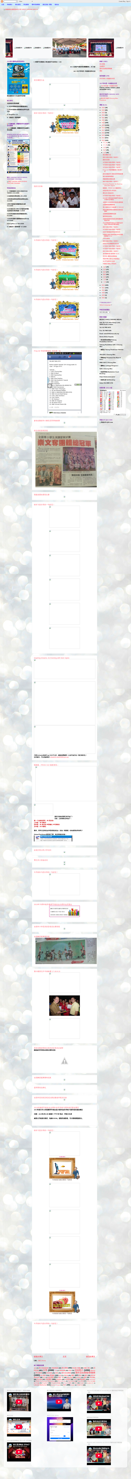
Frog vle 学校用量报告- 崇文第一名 (47, 351)
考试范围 (49, 1373)
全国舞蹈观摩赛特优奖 (42, 1078)
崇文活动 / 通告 (47, 4)
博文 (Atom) (42, 1360)
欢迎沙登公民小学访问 (42, 850)
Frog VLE (80, 1381)
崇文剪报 (65, 1368)
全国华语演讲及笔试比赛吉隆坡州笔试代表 (50, 1098)
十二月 (105, 142)
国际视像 (62, 1370)
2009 (103, 292)
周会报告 (82, 1379)
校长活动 (70, 1377)
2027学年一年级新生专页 (107, 78)
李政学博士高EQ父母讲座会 (111, 258)
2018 (103, 127)
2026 (103, 107)
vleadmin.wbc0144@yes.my (59, 757)
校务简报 (50, 1377)
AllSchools (92, 1379)
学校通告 (49, 1379)
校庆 (44, 1377)
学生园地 (39, 1379)
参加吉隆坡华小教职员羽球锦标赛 (47, 421)
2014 (103, 137)
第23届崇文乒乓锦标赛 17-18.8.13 (47, 971)
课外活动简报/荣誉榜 (85, 1372)
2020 (103, 122)
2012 (103, 285)
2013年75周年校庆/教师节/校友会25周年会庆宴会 (53, 904)
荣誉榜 (52, 1375)
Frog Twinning (71, 1381)
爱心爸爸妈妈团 (43, 1368)
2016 (103, 133)
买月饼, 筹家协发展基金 (110, 256)
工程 (55, 1370)
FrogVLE (45, 1383)
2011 (103, 287)
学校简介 (9, 4)
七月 (104, 267)
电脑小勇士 (87, 1368)
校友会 (57, 4)
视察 (60, 1375)
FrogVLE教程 (68, 1383)
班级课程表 (55, 1368)
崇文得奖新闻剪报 (41, 431)
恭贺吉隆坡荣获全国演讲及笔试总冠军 (48, 1048)
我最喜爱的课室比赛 (41, 495)
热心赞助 (43, 1375)
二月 (104, 279)
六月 (104, 269)
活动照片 (79, 1370)
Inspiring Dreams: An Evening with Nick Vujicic (51, 658)
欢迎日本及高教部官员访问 (111, 243)
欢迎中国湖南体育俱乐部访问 (111, 232)
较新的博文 (38, 1357)
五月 (104, 272)
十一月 (105, 145)
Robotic (72, 1385)
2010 (103, 290)
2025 (103, 110)
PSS (64, 1385)
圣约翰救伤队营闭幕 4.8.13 (111, 253)
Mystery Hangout (55, 1385)
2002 (103, 298)
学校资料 (59, 1379)
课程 (56, 1373)
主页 (2, 4)
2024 (103, 112)
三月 (104, 277)
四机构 (66, 1375)
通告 (72, 1375)
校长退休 (78, 1377)
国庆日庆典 (38, 186)
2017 (103, 130)
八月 (104, 152)
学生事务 (26, 4)
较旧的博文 (90, 1357)
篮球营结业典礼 (40, 1088)
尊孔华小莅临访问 (41, 860)
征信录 (75, 1379)
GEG (76, 1383)
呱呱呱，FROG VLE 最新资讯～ (46, 765)
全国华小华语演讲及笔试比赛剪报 (47, 927)
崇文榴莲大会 (39, 80)
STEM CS (80, 1385)
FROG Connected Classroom (45, 1381)
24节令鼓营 (106, 238)
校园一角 (61, 1377)
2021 (103, 120)
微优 (86, 1375)
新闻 (85, 1377)
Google (82, 1383)
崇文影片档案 (76, 1368)
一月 (104, 282)
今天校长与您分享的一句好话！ (46, 240)
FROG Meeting (62, 1381)
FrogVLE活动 (55, 1383)
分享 (45, 1370)
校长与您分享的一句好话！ (44, 113)
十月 (104, 147)
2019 (103, 125)
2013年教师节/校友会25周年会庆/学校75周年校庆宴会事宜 (56, 1108)
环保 (70, 1370)
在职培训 (67, 1379)
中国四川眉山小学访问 (109, 263)
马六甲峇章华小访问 (109, 261)
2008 (103, 295)
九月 (104, 150)
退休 (80, 1375)
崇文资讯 (18, 4)
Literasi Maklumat (40, 1385)
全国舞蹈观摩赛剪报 (41, 937)
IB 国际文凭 (90, 1383)
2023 (103, 115)
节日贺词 (39, 1373)
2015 (103, 135)
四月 (104, 274)
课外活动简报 (36, 4)
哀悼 (35, 1368)
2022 (103, 117)
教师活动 (93, 1370)
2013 (103, 140)
